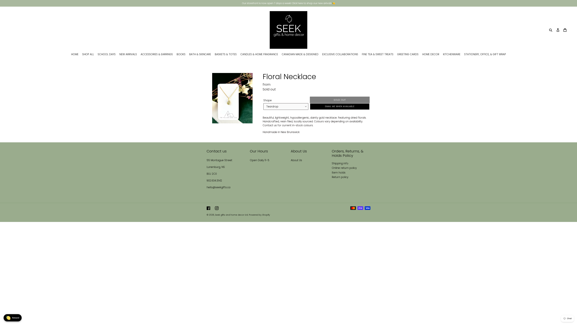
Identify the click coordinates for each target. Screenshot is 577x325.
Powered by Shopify (259, 214)
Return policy (340, 177)
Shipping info (340, 163)
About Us (296, 160)
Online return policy (344, 168)
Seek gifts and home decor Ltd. (232, 214)
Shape (267, 100)
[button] (340, 106)
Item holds (338, 172)
